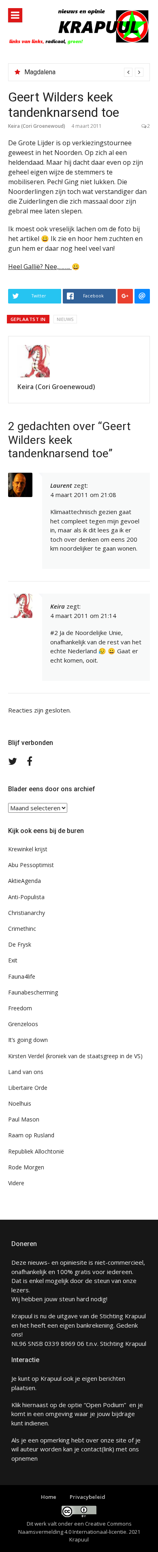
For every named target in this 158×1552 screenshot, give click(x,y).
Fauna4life (21, 976)
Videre (16, 1183)
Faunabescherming (33, 992)
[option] (83, 72)
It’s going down (28, 1040)
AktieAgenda (24, 881)
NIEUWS (65, 319)
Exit (12, 960)
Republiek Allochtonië (36, 1151)
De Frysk (19, 944)
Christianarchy (26, 913)
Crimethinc (22, 928)
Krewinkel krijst (27, 849)
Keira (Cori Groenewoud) (36, 126)
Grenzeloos (23, 1024)
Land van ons (25, 1072)
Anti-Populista (26, 897)
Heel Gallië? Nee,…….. (40, 266)
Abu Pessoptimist (31, 865)
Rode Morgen (26, 1167)
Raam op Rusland (31, 1135)
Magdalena (40, 72)
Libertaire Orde (27, 1087)
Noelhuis (19, 1103)
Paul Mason (23, 1119)
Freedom (20, 1008)
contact (91, 1449)
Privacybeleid (87, 1496)
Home (48, 1496)
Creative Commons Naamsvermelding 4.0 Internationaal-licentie (75, 1527)
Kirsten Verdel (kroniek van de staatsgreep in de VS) (75, 1056)
